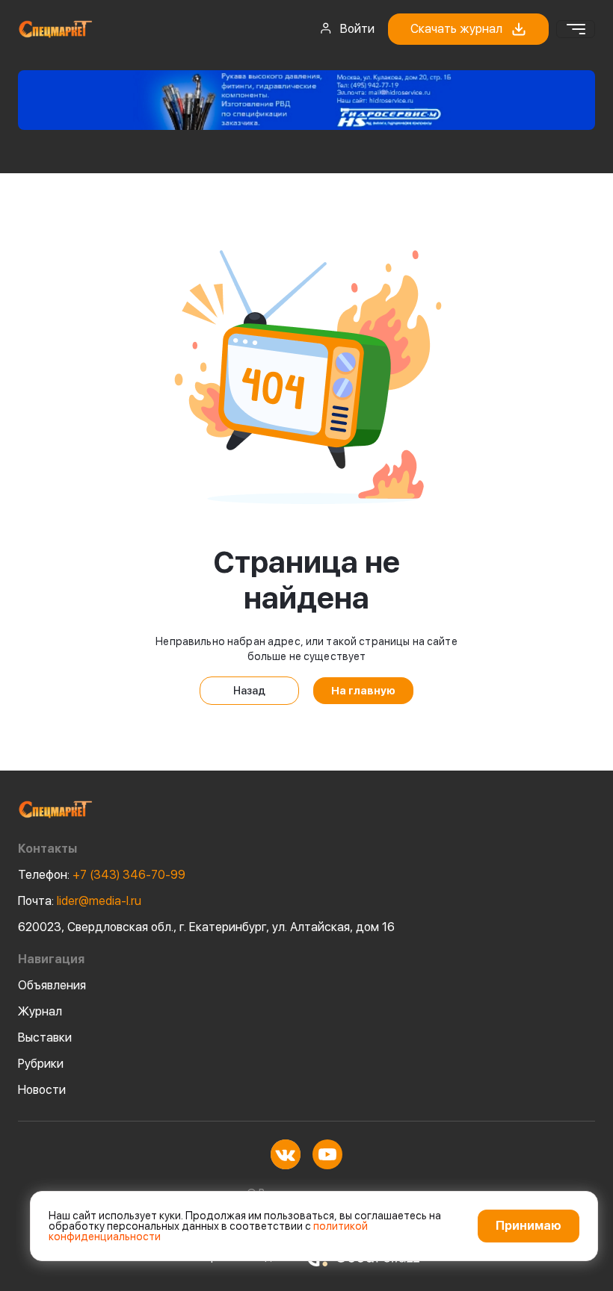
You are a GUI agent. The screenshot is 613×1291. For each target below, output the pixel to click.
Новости (42, 1090)
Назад (249, 691)
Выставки (45, 1037)
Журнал (40, 1011)
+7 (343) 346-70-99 (101, 875)
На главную (363, 691)
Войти (357, 29)
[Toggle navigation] (575, 29)
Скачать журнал (456, 29)
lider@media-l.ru (79, 901)
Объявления (52, 985)
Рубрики (41, 1064)
